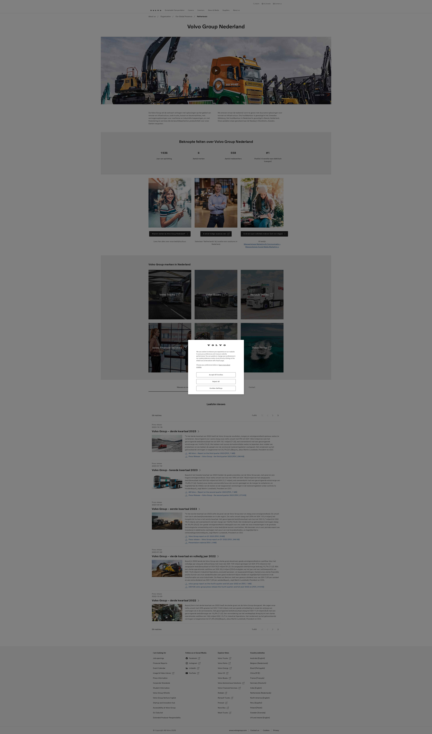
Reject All (216, 381)
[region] (216, 367)
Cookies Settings (216, 388)
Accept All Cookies (216, 374)
